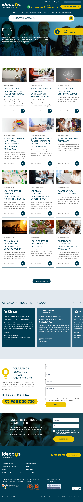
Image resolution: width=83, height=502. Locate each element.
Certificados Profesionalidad (61, 12)
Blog (55, 2)
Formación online (17, 12)
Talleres (46, 12)
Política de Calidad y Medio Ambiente (71, 497)
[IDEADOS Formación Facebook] (79, 488)
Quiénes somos (31, 463)
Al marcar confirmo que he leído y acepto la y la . (64, 399)
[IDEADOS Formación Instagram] (76, 488)
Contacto (60, 2)
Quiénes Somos (49, 2)
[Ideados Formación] (11, 5)
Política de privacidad (45, 497)
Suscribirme (63, 439)
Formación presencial (33, 12)
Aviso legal (35, 497)
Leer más (6, 332)
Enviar (56, 404)
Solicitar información (71, 6)
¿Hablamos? (73, 455)
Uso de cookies (56, 497)
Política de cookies (66, 400)
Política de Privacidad (69, 432)
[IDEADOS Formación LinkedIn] (73, 488)
